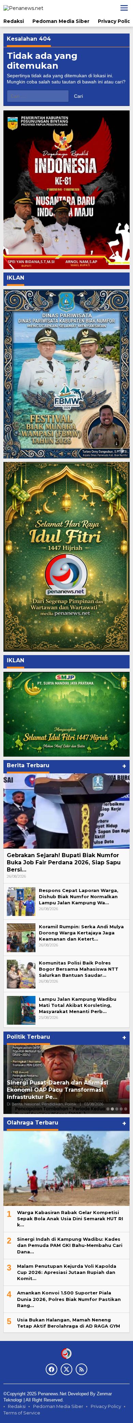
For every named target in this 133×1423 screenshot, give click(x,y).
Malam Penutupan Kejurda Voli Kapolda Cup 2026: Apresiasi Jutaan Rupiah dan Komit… (66, 1272)
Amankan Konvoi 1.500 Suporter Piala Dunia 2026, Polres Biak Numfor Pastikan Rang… (69, 1299)
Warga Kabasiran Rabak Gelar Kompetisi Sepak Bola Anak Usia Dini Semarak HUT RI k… (70, 1218)
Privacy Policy (106, 1406)
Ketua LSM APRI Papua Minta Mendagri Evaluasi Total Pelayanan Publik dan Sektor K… (64, 1089)
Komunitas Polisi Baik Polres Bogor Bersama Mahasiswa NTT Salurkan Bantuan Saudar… (78, 969)
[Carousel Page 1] (107, 1109)
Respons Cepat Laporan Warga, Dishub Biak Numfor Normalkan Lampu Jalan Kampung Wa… (78, 896)
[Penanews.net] (23, 7)
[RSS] (81, 1369)
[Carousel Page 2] (112, 1109)
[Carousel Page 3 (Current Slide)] (116, 1109)
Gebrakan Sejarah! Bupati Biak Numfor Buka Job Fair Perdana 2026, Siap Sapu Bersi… (64, 862)
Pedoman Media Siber (58, 1406)
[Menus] (124, 8)
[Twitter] (66, 1369)
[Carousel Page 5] (125, 1109)
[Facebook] (51, 1369)
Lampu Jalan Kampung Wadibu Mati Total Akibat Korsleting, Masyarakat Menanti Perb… (77, 1005)
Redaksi (17, 1406)
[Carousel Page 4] (121, 1109)
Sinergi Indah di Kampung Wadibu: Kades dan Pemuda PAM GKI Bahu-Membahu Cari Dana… (69, 1245)
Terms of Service (21, 1412)
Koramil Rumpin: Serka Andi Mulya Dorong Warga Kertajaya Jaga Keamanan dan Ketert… (81, 933)
